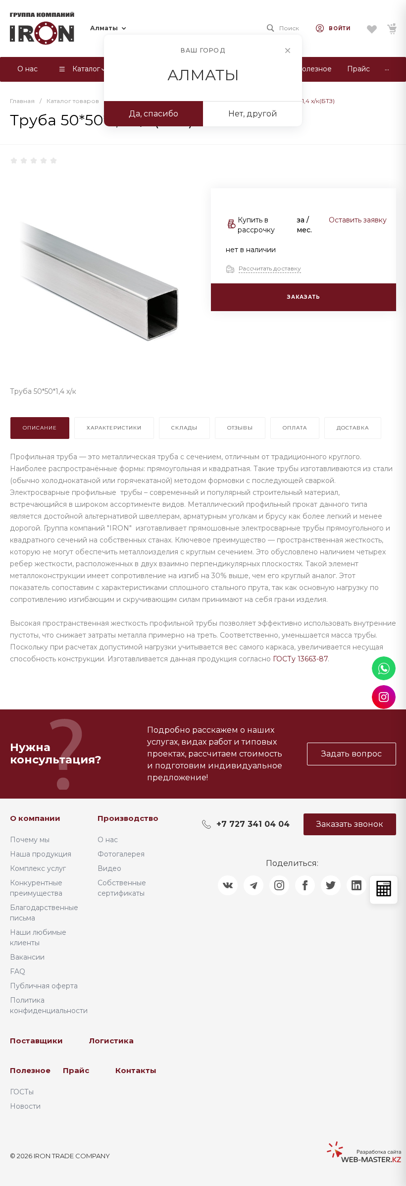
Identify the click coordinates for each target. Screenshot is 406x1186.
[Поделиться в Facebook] (305, 885)
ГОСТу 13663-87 (300, 658)
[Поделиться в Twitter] (331, 885)
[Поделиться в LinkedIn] (356, 885)
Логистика (111, 1040)
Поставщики (36, 1040)
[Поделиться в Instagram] (279, 885)
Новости (25, 1106)
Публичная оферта (44, 985)
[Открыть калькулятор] (383, 889)
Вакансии (27, 957)
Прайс (76, 1070)
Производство (128, 818)
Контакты (135, 1070)
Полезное (30, 1070)
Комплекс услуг (38, 868)
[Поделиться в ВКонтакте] (228, 885)
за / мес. (304, 225)
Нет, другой (252, 113)
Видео (109, 868)
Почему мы (30, 839)
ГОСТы (22, 1091)
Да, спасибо (153, 113)
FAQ (17, 971)
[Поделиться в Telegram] (253, 885)
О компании (35, 818)
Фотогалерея (121, 854)
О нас (108, 839)
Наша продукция (40, 854)
